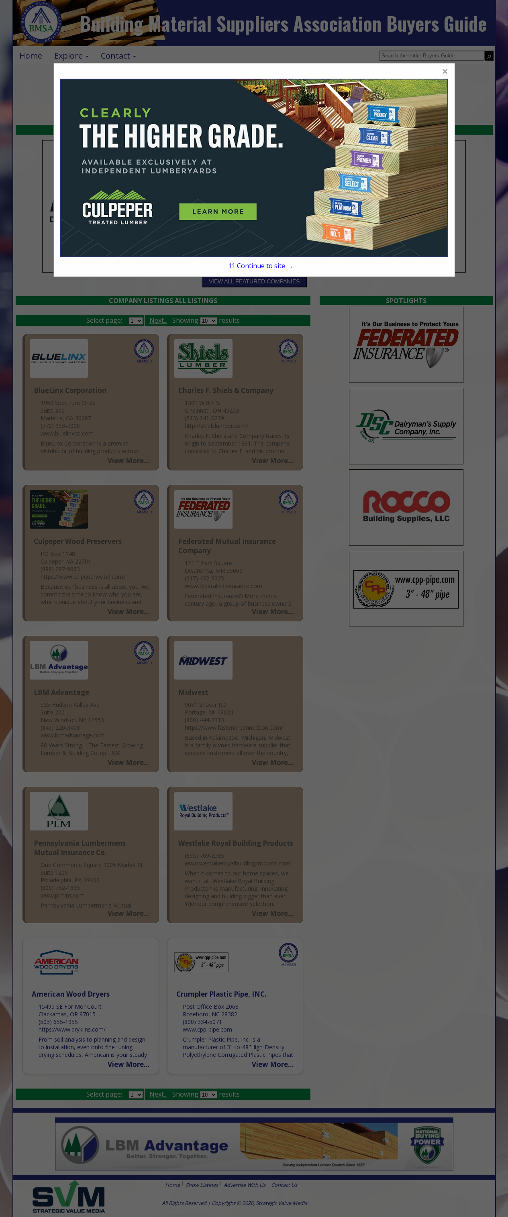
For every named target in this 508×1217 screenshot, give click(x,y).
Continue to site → (260, 265)
